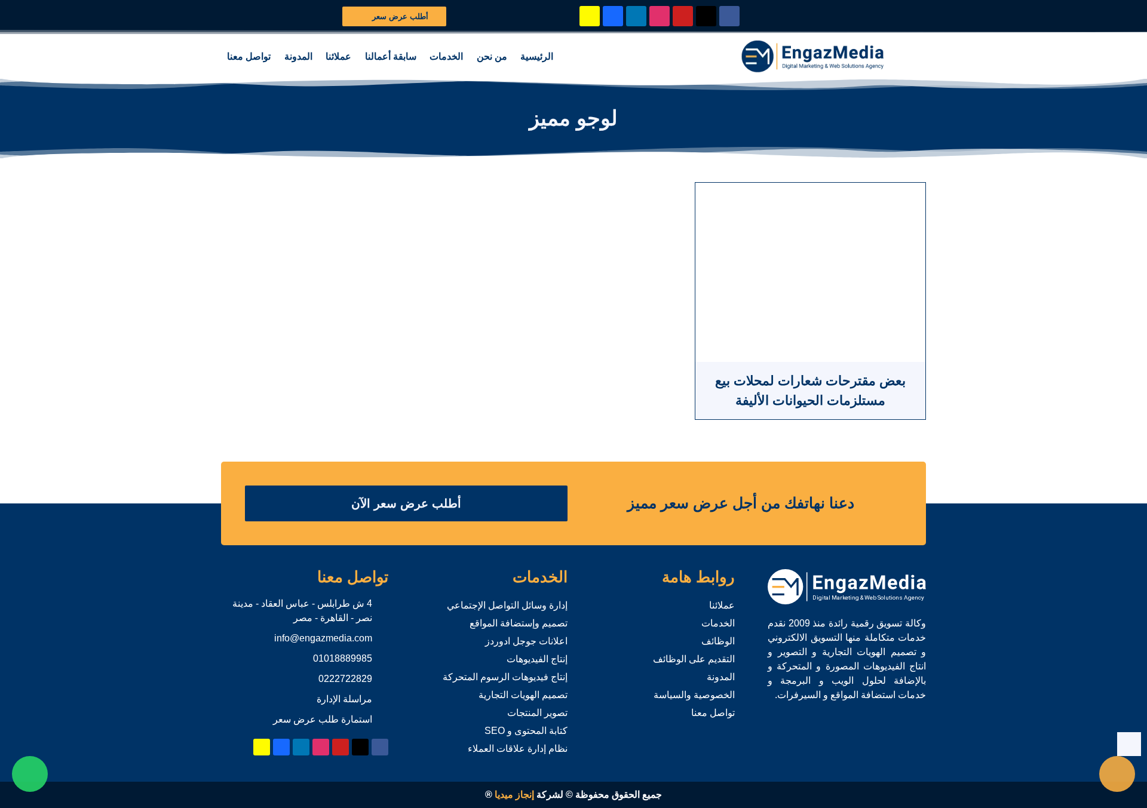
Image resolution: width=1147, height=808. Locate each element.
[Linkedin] (636, 16)
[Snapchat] (589, 16)
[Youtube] (683, 16)
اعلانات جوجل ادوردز (526, 641)
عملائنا (338, 56)
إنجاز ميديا (514, 794)
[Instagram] (659, 16)
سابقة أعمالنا (390, 56)
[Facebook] (729, 16)
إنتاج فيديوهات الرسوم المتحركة (505, 677)
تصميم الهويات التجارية (523, 695)
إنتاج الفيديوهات (537, 659)
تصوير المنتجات (537, 713)
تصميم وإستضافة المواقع (519, 623)
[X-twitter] (706, 16)
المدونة (298, 56)
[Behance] (613, 16)
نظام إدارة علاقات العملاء (518, 749)
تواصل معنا (249, 56)
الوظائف (718, 641)
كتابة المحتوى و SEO (526, 731)
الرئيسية (536, 56)
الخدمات (446, 56)
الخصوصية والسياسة (694, 695)
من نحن (492, 56)
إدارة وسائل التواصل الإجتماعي (507, 605)
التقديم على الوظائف (694, 659)
